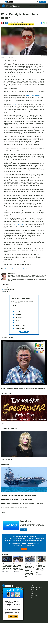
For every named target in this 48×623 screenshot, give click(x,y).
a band (28, 95)
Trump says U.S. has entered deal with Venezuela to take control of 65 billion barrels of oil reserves (22, 511)
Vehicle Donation (18, 620)
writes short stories (36, 95)
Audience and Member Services (36, 587)
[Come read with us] (11, 525)
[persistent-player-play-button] (3, 5)
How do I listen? (34, 595)
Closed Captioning (34, 589)
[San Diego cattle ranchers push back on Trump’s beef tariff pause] (18, 559)
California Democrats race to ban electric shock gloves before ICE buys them (40, 569)
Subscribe (24, 331)
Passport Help (33, 597)
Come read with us (25, 521)
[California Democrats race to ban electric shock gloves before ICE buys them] (41, 559)
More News (5, 554)
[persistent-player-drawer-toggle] (46, 5)
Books (6, 268)
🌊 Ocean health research (8, 289)
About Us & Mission (18, 587)
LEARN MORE (13, 616)
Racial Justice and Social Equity (29, 564)
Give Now (42, 1)
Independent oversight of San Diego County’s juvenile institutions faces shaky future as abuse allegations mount (30, 571)
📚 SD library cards (6, 291)
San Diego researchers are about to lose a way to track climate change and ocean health (22, 503)
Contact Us (33, 591)
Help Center (33, 599)
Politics (14, 563)
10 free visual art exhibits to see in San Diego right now (14, 507)
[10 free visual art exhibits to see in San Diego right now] (7, 559)
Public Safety (38, 563)
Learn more (24, 529)
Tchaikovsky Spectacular (7, 424)
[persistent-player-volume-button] (7, 6)
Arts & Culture (4, 563)
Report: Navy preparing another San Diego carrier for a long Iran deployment (19, 495)
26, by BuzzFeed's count (17, 224)
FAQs (32, 593)
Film (19, 268)
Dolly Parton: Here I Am (6, 459)
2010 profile (13, 104)
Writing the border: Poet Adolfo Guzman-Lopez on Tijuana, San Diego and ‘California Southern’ (23, 388)
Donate (24, 549)
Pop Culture (13, 268)
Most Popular (5, 464)
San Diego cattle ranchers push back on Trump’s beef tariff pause (16, 499)
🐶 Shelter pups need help (8, 287)
